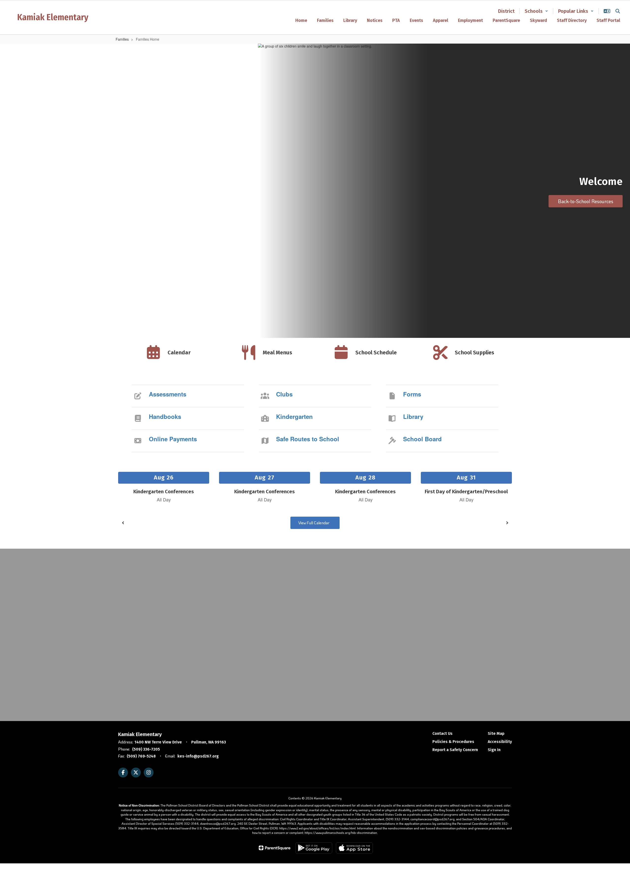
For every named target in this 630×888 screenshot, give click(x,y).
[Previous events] (123, 523)
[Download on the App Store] (354, 848)
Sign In (494, 749)
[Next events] (507, 523)
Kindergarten (294, 416)
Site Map (496, 733)
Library (413, 416)
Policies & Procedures (453, 741)
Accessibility (500, 741)
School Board (422, 439)
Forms (412, 394)
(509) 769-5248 (141, 756)
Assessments (167, 394)
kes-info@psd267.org (198, 756)
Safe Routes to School (307, 439)
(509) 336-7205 (146, 749)
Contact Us (442, 733)
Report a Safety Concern (455, 749)
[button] (536, 11)
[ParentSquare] (274, 848)
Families (122, 39)
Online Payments (173, 439)
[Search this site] (617, 11)
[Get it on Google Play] (313, 848)
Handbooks (165, 416)
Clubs (284, 394)
